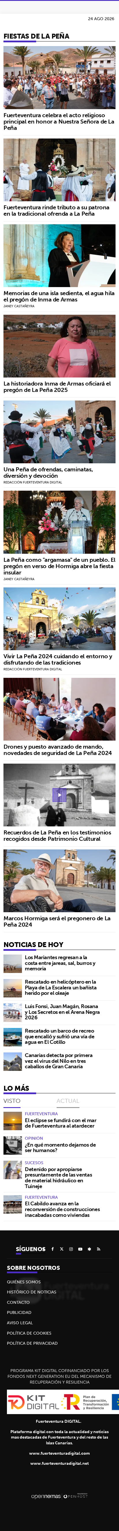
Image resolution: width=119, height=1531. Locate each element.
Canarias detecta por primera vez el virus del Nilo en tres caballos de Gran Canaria (58, 1061)
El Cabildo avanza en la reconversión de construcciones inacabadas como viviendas (62, 1209)
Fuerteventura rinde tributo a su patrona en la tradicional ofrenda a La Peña (56, 210)
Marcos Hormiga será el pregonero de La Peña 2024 (57, 921)
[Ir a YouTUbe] (80, 1249)
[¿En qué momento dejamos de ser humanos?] (12, 1145)
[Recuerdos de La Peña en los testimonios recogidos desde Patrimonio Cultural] (59, 795)
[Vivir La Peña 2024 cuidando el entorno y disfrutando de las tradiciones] (59, 618)
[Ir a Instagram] (71, 1249)
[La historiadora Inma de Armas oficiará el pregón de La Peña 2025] (59, 346)
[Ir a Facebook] (52, 1249)
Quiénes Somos (24, 1281)
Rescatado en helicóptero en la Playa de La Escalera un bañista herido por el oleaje (60, 987)
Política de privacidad (32, 1343)
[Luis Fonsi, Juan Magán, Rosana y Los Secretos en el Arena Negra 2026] (12, 1012)
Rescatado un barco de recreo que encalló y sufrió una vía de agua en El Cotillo (59, 1036)
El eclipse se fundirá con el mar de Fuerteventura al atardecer (60, 1123)
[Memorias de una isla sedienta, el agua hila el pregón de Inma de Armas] (59, 255)
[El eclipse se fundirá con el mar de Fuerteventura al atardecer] (12, 1121)
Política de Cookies (29, 1333)
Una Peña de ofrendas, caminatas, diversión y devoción (48, 472)
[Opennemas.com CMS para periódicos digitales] (59, 1495)
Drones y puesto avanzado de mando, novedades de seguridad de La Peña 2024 (57, 749)
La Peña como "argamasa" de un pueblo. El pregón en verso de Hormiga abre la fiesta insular (59, 566)
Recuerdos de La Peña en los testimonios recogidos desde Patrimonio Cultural (57, 835)
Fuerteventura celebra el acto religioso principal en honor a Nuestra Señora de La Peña (58, 121)
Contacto (18, 1302)
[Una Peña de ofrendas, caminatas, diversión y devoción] (59, 432)
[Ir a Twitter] (61, 1249)
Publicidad (19, 1312)
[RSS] (98, 1249)
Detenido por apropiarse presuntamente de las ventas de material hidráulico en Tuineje (58, 1178)
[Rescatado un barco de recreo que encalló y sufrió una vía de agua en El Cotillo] (12, 1037)
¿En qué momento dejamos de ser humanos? (60, 1147)
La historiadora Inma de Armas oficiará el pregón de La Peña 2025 (57, 386)
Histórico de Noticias (31, 1292)
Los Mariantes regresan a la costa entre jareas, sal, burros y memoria (60, 963)
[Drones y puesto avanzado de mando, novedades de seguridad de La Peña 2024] (59, 709)
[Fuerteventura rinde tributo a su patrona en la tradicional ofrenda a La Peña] (59, 170)
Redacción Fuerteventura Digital (32, 482)
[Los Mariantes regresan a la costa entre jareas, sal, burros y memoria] (12, 964)
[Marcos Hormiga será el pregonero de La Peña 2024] (59, 880)
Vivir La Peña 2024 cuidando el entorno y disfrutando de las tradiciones (57, 659)
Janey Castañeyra (18, 306)
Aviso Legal (20, 1322)
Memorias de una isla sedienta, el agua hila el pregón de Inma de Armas (59, 296)
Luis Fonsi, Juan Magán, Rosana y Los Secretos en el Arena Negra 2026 (62, 1012)
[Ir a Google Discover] (89, 1249)
